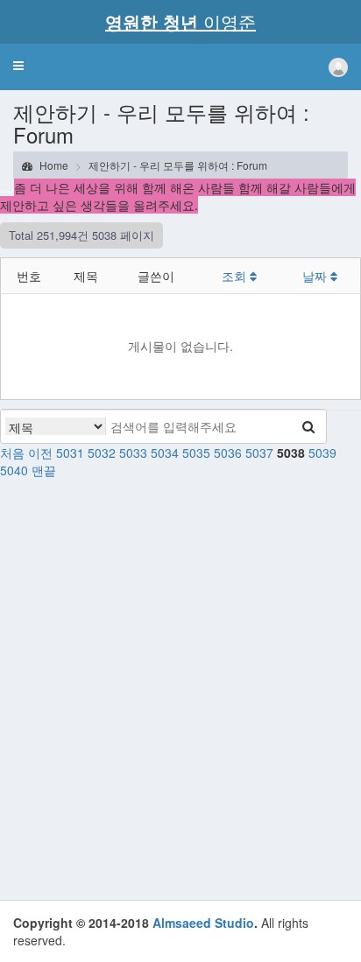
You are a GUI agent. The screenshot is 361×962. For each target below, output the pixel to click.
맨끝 (44, 470)
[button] (18, 66)
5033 (133, 452)
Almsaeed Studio (203, 922)
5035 (196, 452)
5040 (14, 470)
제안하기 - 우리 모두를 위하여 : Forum (177, 165)
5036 (228, 452)
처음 (12, 452)
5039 (322, 452)
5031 (70, 452)
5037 (259, 452)
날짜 (316, 275)
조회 (236, 275)
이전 (40, 452)
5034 (165, 452)
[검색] (308, 426)
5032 (102, 452)
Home (52, 165)
